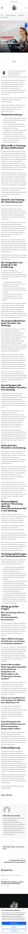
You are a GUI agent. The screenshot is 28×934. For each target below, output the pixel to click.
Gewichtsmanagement (11, 15)
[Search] (26, 7)
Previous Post (7, 845)
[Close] (25, 908)
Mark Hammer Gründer (12, 816)
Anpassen (14, 927)
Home (2, 15)
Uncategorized (5, 879)
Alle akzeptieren (14, 923)
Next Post (21, 858)
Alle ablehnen (14, 931)
